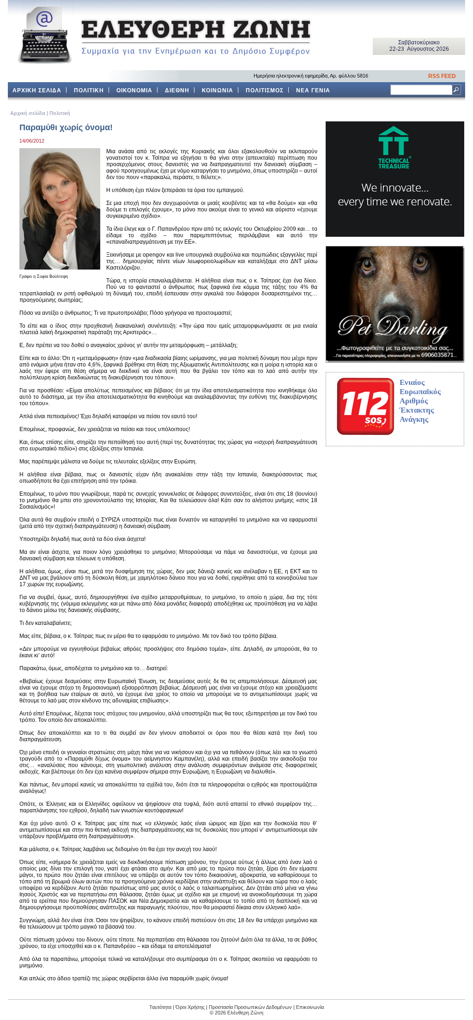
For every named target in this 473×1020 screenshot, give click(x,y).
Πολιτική (59, 113)
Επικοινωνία (310, 1007)
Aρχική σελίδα (27, 113)
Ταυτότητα (160, 1007)
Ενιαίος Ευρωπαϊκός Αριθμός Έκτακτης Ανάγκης (420, 401)
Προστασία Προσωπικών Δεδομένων (250, 1007)
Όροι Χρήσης (190, 1007)
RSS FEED (442, 76)
